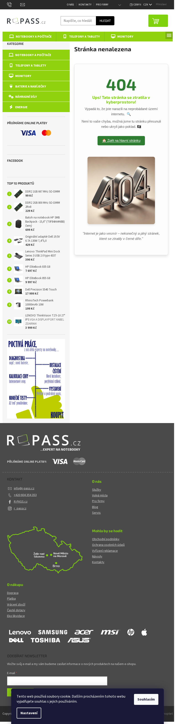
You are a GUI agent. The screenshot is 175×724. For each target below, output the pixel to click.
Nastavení (29, 713)
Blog (95, 507)
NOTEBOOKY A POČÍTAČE (33, 55)
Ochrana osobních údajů (108, 545)
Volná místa (100, 495)
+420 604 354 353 (25, 495)
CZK (146, 4)
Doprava (12, 593)
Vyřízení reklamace (105, 551)
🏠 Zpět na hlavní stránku (121, 140)
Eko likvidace (16, 616)
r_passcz (20, 508)
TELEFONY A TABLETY (30, 65)
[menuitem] (29, 36)
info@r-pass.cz (24, 488)
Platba (11, 599)
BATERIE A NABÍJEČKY (30, 86)
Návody (97, 557)
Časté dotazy (16, 610)
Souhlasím (146, 699)
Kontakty (85, 5)
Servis (96, 513)
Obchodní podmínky (105, 539)
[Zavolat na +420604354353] (14, 4)
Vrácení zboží (16, 605)
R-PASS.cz (21, 501)
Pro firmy (98, 501)
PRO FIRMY (102, 5)
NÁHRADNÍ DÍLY (26, 97)
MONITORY (23, 76)
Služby (96, 490)
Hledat (105, 21)
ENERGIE (21, 107)
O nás (70, 5)
